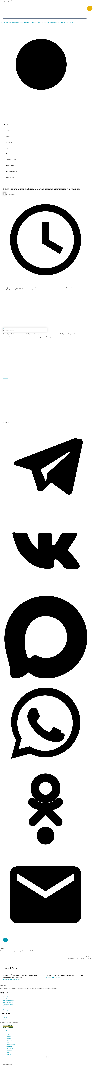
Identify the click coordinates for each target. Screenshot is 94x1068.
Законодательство (68, 22)
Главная (8, 130)
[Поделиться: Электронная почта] (45, 937)
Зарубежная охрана (16, 22)
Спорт (8, 1052)
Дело (7, 1042)
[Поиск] (47, 117)
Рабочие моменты (47, 22)
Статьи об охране (27, 22)
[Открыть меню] (47, 119)
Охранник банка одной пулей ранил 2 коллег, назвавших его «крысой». (20, 976)
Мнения (8, 1038)
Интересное (8, 22)
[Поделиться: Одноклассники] (45, 851)
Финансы (8, 1036)
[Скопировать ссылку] (5, 940)
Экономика (9, 1031)
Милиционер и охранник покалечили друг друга (64, 975)
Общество (9, 1046)
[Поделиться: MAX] (45, 679)
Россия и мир (10, 1033)
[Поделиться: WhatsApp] (45, 765)
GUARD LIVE (8, 124)
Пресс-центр (9, 1048)
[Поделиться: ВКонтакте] (45, 594)
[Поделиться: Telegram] (45, 508)
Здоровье (9, 1040)
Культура (8, 1054)
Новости (2, 22)
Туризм (8, 1034)
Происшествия (10, 1044)
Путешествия (10, 1050)
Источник (5, 378)
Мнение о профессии (57, 22)
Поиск (21, 1)
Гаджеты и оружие (37, 22)
